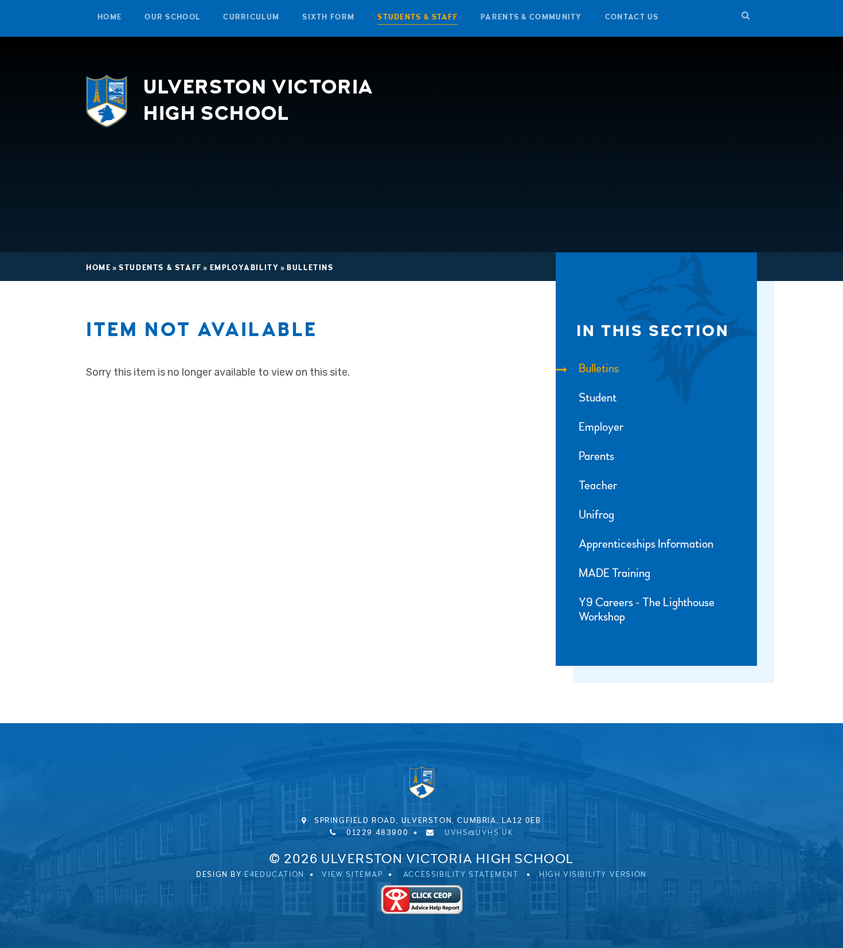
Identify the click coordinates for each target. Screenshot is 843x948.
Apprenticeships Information (646, 544)
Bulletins (310, 267)
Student (597, 398)
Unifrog (596, 515)
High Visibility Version (593, 874)
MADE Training (614, 573)
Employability (244, 267)
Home (98, 267)
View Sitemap (352, 874)
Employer (601, 427)
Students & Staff (160, 267)
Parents (596, 456)
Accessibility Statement (461, 874)
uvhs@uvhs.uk (478, 832)
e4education (274, 874)
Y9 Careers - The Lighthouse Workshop (647, 609)
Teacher (598, 485)
